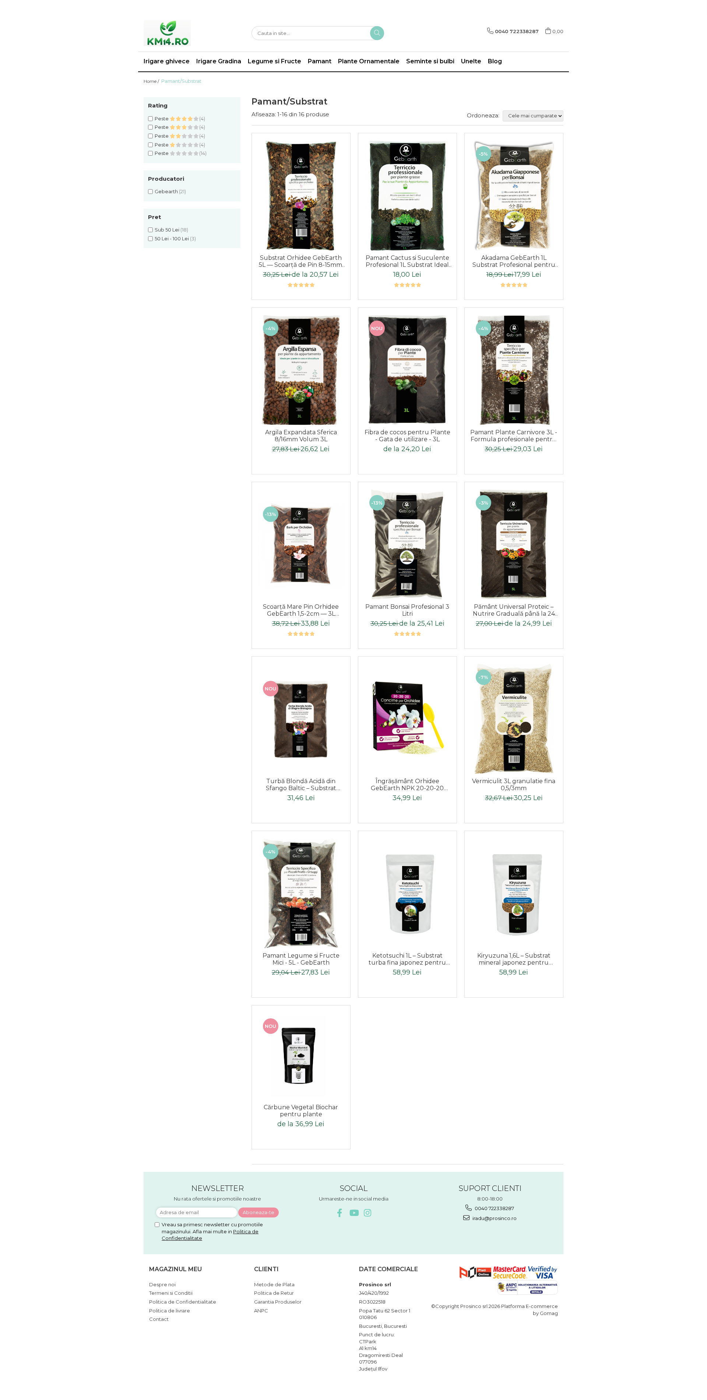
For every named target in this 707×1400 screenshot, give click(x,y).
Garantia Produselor (278, 1302)
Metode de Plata (274, 1284)
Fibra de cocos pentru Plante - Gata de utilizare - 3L (407, 436)
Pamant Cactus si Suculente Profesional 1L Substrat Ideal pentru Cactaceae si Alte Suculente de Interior (407, 261)
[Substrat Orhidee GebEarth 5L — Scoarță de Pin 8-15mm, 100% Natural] (301, 196)
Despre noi (162, 1284)
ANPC (261, 1311)
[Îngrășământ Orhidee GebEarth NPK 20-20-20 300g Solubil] (407, 719)
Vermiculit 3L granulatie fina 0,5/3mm (513, 785)
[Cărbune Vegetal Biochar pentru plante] (301, 1056)
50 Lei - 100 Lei (172, 238)
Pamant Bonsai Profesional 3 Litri (407, 610)
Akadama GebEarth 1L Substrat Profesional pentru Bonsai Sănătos (513, 261)
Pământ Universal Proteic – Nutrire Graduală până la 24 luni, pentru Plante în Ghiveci (513, 610)
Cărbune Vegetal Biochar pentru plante (301, 1111)
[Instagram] (367, 1212)
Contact (159, 1319)
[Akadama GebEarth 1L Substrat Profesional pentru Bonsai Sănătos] (513, 196)
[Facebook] (339, 1212)
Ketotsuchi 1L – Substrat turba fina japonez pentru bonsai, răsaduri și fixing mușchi (407, 959)
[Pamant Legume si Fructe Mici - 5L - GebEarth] (301, 893)
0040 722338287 (494, 1208)
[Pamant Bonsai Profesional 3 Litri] (407, 544)
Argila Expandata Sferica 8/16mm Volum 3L (301, 436)
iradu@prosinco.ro (494, 1218)
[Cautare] (377, 33)
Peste (162, 118)
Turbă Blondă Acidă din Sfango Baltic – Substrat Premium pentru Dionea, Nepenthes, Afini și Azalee (301, 785)
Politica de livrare (169, 1311)
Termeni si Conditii (171, 1293)
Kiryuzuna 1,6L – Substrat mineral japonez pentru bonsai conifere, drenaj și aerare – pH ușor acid (514, 959)
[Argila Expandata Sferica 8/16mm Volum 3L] (301, 370)
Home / (152, 81)
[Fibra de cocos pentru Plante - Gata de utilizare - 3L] (407, 370)
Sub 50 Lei (167, 230)
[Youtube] (353, 1212)
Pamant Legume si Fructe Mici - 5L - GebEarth (301, 959)
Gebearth (166, 191)
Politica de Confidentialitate (182, 1302)
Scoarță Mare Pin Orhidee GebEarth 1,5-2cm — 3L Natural (301, 610)
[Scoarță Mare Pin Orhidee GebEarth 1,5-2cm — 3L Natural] (301, 544)
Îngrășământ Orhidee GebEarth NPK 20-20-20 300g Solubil (407, 785)
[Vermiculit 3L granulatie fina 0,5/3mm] (513, 719)
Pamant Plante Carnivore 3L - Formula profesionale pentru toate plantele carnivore (513, 436)
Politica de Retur (274, 1293)
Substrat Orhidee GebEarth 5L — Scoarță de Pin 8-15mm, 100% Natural (301, 261)
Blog (495, 61)
